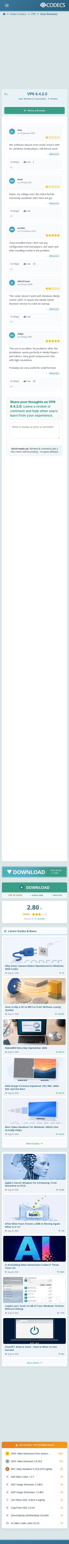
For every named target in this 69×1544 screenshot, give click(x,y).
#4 (11, 322)
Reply (16, 162)
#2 (11, 216)
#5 (11, 386)
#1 (11, 167)
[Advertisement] (34, 53)
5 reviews (40, 918)
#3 (11, 269)
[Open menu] (7, 5)
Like (30, 162)
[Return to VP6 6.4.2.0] (6, 94)
